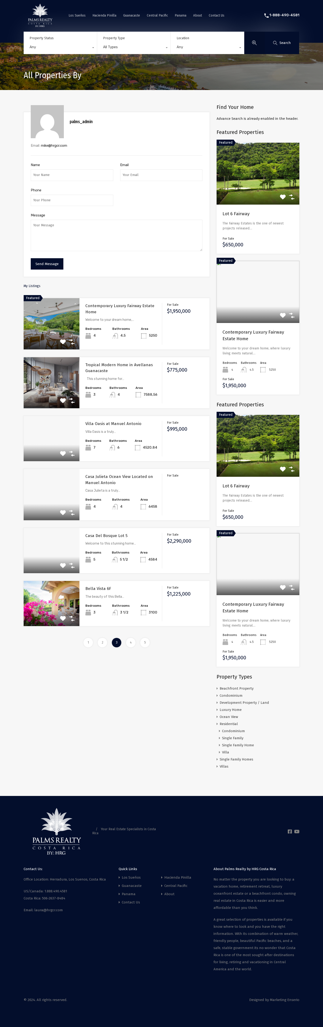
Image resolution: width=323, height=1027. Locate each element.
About (197, 15)
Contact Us (216, 15)
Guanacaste (131, 15)
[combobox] (60, 48)
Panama (180, 15)
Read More (258, 192)
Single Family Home (238, 745)
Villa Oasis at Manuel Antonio (113, 423)
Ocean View (229, 717)
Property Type (114, 38)
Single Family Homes (236, 759)
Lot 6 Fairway (236, 213)
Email (124, 165)
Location (183, 38)
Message (38, 215)
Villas (224, 766)
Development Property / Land (244, 702)
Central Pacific (157, 15)
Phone (36, 190)
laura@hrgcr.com (48, 910)
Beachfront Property (236, 688)
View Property (51, 339)
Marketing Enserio (284, 1000)
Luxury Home (231, 710)
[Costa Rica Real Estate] (40, 25)
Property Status (42, 38)
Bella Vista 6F (98, 588)
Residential (229, 724)
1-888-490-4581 (284, 15)
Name (35, 165)
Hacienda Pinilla (104, 15)
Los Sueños (77, 15)
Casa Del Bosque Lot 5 (106, 535)
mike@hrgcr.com (54, 145)
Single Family (232, 738)
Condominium (231, 695)
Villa (225, 752)
